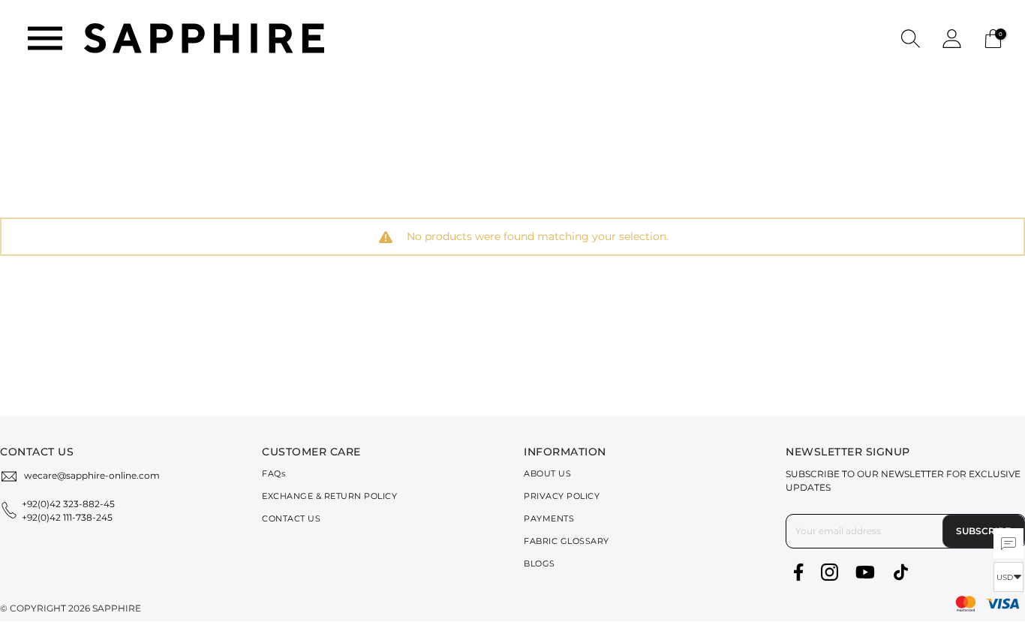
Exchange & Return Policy (329, 496)
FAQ (273, 473)
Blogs (539, 563)
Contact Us (291, 518)
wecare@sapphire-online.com (92, 475)
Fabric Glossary (566, 541)
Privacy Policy (562, 496)
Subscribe (983, 530)
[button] (910, 38)
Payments (549, 518)
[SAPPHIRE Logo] (204, 37)
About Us (547, 473)
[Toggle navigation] (45, 38)
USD (1004, 577)
